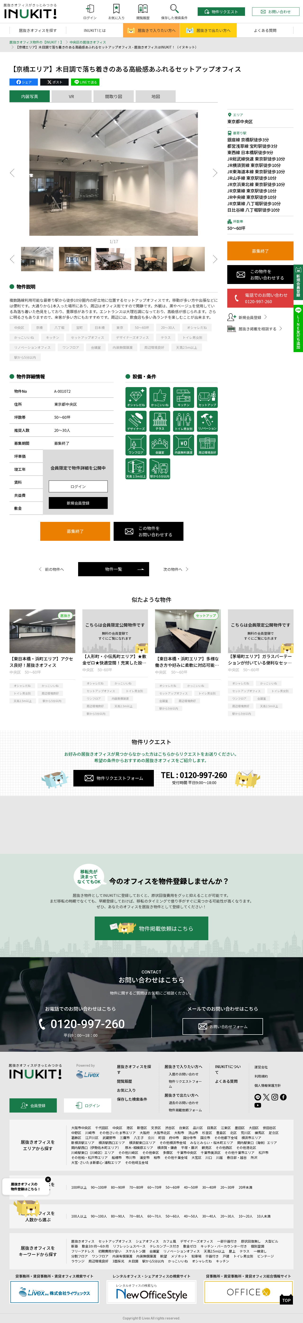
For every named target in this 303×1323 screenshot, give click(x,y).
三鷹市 (125, 1137)
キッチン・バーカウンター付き (224, 1246)
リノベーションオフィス (32, 347)
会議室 (96, 347)
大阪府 (145, 1132)
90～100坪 (99, 1187)
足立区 (274, 1132)
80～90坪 (118, 1187)
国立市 (205, 1137)
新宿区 (142, 1127)
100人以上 (79, 1216)
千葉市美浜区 (211, 1152)
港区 (129, 1127)
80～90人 (118, 1216)
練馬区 (260, 1132)
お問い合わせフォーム (229, 1026)
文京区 (156, 1127)
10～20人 (246, 1216)
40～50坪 (191, 1187)
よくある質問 (265, 30)
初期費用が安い (109, 1251)
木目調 (133, 1261)
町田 (161, 1137)
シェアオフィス (147, 1241)
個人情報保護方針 (267, 1085)
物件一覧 (113, 569)
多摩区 (168, 1152)
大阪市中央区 (81, 1127)
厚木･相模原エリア (139, 1147)
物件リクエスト (225, 11)
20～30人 (168, 327)
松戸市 (263, 1152)
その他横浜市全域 (173, 1142)
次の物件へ (172, 569)
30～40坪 (209, 1187)
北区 (233, 1132)
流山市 (193, 1132)
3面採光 (118, 1261)
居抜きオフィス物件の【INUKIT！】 (36, 42)
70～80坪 (136, 1187)
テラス (166, 337)
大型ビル (271, 1241)
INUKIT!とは (95, 30)
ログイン (78, 486)
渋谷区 (170, 1127)
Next (215, 173)
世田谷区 (269, 1127)
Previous (11, 173)
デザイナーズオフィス (132, 337)
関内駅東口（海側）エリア (257, 1142)
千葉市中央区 (187, 1152)
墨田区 (240, 1127)
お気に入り (126, 1090)
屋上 (232, 1251)
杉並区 (207, 1132)
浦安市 (145, 1157)
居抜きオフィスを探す (38, 30)
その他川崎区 (128, 1152)
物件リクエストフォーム (120, 778)
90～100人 (99, 1216)
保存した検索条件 (132, 1099)
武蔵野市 (109, 1137)
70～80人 (136, 1216)
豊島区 (221, 1132)
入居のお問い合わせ (184, 1074)
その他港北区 (246, 1147)
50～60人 (173, 1216)
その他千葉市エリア (239, 1152)
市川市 (131, 1157)
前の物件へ (54, 569)
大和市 (179, 1132)
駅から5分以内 (25, 357)
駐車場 (196, 1256)
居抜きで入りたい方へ (157, 30)
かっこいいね (24, 337)
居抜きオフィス (82, 1241)
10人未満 (264, 1216)
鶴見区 (207, 1147)
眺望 (163, 1256)
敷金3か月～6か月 (95, 1246)
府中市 (174, 1137)
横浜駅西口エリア (111, 1142)
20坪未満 (245, 1187)
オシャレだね (197, 327)
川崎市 (90, 1132)
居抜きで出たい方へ (213, 30)
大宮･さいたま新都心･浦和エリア (96, 1162)
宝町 (79, 327)
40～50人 (191, 1216)
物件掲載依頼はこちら (166, 928)
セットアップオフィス (87, 337)
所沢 (254, 1157)
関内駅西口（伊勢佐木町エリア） (96, 1147)
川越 (219, 1157)
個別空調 (257, 1246)
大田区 (254, 1127)
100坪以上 (79, 1187)
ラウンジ (78, 1261)
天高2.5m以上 (186, 347)
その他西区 (224, 1147)
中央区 (19, 327)
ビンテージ (265, 1256)
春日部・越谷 (237, 1157)
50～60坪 (142, 327)
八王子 (139, 1137)
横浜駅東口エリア (142, 1142)
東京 (119, 327)
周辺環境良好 (154, 347)
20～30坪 (227, 1187)
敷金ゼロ (189, 1246)
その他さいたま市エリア (117, 1132)
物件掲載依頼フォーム (185, 1110)
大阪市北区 (162, 1132)
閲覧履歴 (124, 1081)
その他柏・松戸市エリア (89, 1157)
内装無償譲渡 (123, 347)
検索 (271, 845)
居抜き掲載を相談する (257, 329)
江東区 (226, 1127)
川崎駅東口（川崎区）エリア (92, 1152)
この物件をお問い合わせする (155, 531)
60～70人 (154, 1216)
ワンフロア (70, 347)
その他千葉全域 (175, 1157)
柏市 (157, 1157)
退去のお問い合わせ (184, 1102)
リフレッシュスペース (129, 1246)
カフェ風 (169, 1241)
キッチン (52, 337)
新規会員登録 (78, 503)
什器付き (212, 1256)
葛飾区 (76, 1137)
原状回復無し (251, 1241)
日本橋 (100, 327)
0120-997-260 (87, 1024)
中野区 (76, 1132)
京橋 (39, 327)
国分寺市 (189, 1137)
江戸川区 (91, 1137)
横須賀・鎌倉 (167, 1147)
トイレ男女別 (192, 337)
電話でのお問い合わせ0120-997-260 (266, 298)
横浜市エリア (251, 1137)
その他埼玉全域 (136, 1162)
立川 (151, 1137)
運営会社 (261, 1067)
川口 (208, 1157)
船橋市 (117, 1157)
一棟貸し (260, 1251)
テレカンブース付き (164, 1246)
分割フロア (79, 1256)
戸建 (226, 1256)
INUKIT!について (228, 1069)
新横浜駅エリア (82, 1142)
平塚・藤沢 (189, 1147)
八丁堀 (59, 327)
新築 (74, 1246)
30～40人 (209, 1216)
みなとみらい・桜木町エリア (211, 1142)
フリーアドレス (82, 1251)
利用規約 (261, 1076)
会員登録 (37, 1105)
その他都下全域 (225, 1137)
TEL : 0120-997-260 (194, 774)
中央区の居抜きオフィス (88, 42)
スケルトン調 (135, 1251)
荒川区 (246, 1132)
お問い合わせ (279, 11)
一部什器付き (227, 1241)
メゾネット (179, 1256)
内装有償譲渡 (122, 1256)
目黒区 (212, 1127)
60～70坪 (154, 1187)
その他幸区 (150, 1152)
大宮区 (196, 1157)
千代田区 (101, 1127)
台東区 (184, 1127)
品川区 (198, 1127)
